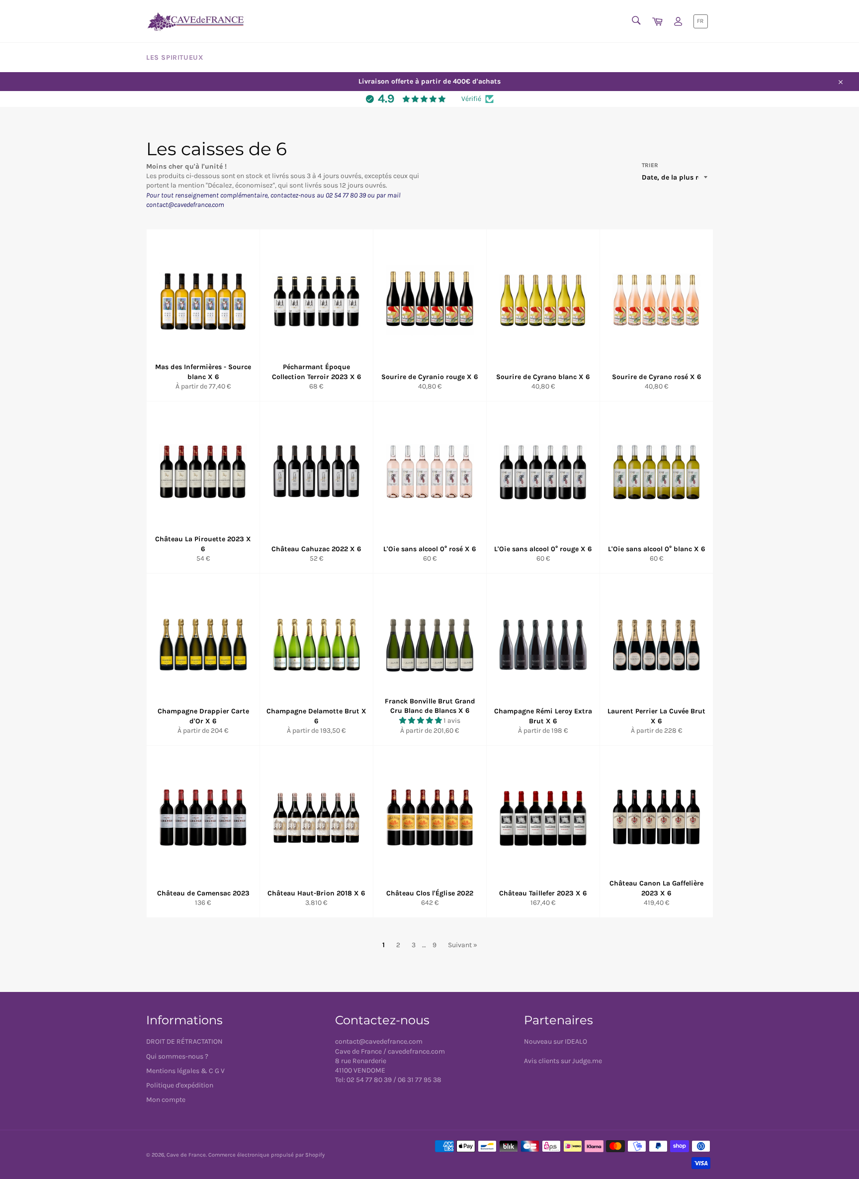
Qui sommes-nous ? (177, 1056)
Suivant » (462, 945)
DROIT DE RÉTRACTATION (184, 1041)
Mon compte (165, 1099)
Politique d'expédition (179, 1085)
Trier (650, 165)
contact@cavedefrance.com (379, 1041)
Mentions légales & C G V (185, 1071)
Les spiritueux (174, 57)
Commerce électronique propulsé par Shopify (266, 1155)
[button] (421, 720)
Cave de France (186, 1155)
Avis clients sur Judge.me (563, 1061)
